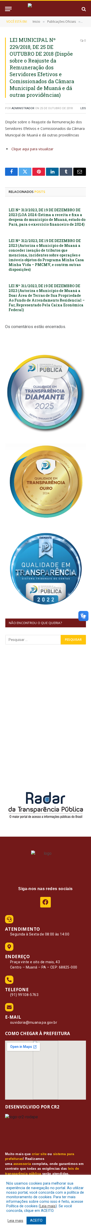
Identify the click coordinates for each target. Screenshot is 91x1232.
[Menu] (8, 9)
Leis (83, 108)
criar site (39, 1154)
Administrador (23, 108)
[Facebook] (45, 902)
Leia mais (48, 1206)
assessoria (22, 1164)
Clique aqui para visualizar (32, 148)
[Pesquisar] (83, 9)
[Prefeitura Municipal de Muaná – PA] (45, 9)
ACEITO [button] (36, 1220)
